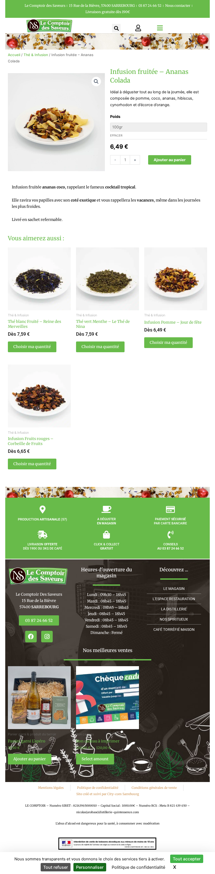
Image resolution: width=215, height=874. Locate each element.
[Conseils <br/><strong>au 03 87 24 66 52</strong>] (170, 535)
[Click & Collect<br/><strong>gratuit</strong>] (106, 535)
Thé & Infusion (36, 55)
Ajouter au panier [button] (29, 759)
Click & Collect (106, 546)
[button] (116, 28)
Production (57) (42, 519)
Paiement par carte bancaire (170, 521)
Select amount (95, 759)
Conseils (170, 546)
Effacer (116, 135)
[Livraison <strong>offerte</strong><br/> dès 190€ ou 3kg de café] (42, 535)
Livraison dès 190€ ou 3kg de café (42, 546)
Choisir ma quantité (32, 346)
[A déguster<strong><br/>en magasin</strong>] (106, 509)
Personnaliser (90, 867)
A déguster (106, 521)
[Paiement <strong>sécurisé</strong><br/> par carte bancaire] (170, 509)
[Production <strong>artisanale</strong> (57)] (42, 509)
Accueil (14, 55)
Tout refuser (55, 867)
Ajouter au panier (170, 160)
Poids (115, 116)
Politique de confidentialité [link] (138, 867)
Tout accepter (187, 858)
